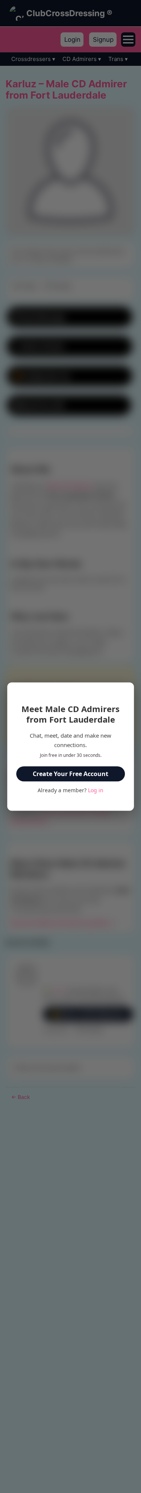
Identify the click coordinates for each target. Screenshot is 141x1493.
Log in (95, 790)
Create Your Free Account (70, 774)
